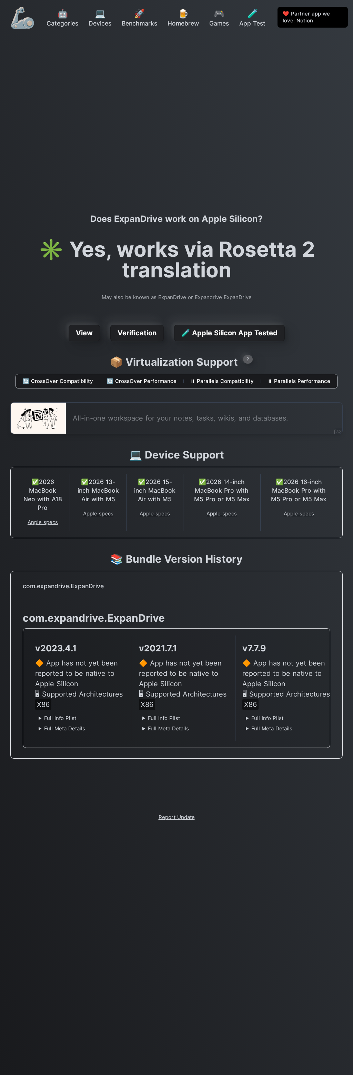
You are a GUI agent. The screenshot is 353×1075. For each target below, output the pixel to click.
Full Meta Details (64, 728)
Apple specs (43, 522)
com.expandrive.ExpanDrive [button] (63, 586)
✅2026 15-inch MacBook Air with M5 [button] (154, 490)
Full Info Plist (60, 718)
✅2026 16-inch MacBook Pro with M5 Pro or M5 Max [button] (298, 490)
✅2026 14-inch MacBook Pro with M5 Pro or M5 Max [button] (222, 490)
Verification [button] (137, 333)
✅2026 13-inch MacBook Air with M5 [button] (98, 490)
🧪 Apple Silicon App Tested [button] (229, 333)
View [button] (84, 333)
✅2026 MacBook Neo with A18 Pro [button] (42, 494)
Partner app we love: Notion (306, 17)
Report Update (177, 817)
